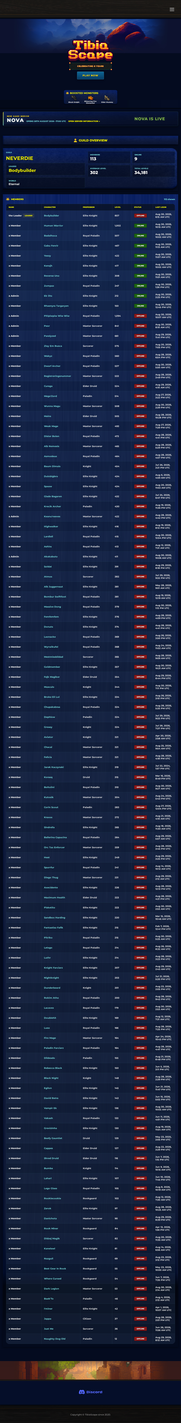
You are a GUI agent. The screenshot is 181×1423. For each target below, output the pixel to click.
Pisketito (49, 907)
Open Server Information (84, 121)
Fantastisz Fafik (53, 927)
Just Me (48, 1328)
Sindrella (49, 827)
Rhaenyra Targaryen (56, 305)
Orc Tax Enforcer (54, 847)
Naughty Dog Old (54, 1338)
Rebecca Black (53, 1068)
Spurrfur (49, 867)
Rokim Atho (51, 997)
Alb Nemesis (51, 446)
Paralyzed (50, 335)
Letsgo (48, 947)
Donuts (48, 626)
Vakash (48, 1118)
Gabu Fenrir (51, 245)
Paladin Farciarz (54, 1047)
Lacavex (49, 1007)
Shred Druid (51, 1158)
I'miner (48, 1308)
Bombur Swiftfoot (55, 596)
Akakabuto (51, 556)
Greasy (48, 727)
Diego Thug (51, 877)
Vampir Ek (50, 1108)
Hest (47, 857)
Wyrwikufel (51, 646)
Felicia (48, 757)
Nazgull (48, 1258)
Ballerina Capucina (55, 837)
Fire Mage (50, 1037)
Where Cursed (52, 1278)
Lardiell (48, 536)
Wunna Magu (52, 406)
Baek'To (49, 1298)
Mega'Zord (50, 396)
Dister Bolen (51, 436)
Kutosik (49, 797)
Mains (47, 416)
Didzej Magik (52, 1238)
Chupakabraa (52, 707)
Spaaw (48, 486)
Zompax (49, 285)
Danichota (50, 1218)
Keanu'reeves (52, 516)
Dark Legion (51, 1288)
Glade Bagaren (53, 496)
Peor (47, 325)
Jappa (47, 1318)
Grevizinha (50, 1128)
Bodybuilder (22, 170)
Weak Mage (51, 426)
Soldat (48, 566)
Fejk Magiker (52, 676)
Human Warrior (53, 225)
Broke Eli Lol (52, 696)
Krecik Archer (52, 506)
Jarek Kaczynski (54, 767)
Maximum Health (54, 897)
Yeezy (47, 255)
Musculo (49, 686)
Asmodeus (50, 456)
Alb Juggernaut (53, 586)
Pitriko (48, 937)
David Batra (51, 1098)
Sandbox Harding (54, 917)
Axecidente (51, 887)
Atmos (48, 576)
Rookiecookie (52, 1198)
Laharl (48, 1178)
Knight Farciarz (53, 967)
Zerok (47, 1208)
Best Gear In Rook (55, 1268)
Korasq (48, 777)
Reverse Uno (51, 275)
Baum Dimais (52, 466)
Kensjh (48, 265)
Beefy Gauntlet (53, 1138)
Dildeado (49, 1058)
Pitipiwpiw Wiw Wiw (56, 315)
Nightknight (51, 977)
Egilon (48, 1088)
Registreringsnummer (57, 376)
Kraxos (48, 817)
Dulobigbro (51, 476)
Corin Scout (51, 807)
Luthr (47, 957)
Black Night (51, 1078)
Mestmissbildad (53, 656)
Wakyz (48, 356)
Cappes (48, 1148)
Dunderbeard (52, 987)
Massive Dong (52, 606)
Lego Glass (50, 1188)
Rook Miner (51, 1228)
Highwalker (51, 526)
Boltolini (49, 787)
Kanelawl (49, 1248)
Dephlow (49, 717)
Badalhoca (50, 235)
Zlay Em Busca (53, 345)
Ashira (48, 546)
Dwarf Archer (52, 366)
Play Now (90, 75)
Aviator (48, 737)
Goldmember (52, 666)
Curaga (48, 386)
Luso (47, 1027)
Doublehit (50, 1017)
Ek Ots (48, 295)
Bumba (48, 1168)
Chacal (48, 747)
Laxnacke (50, 636)
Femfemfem (51, 616)
